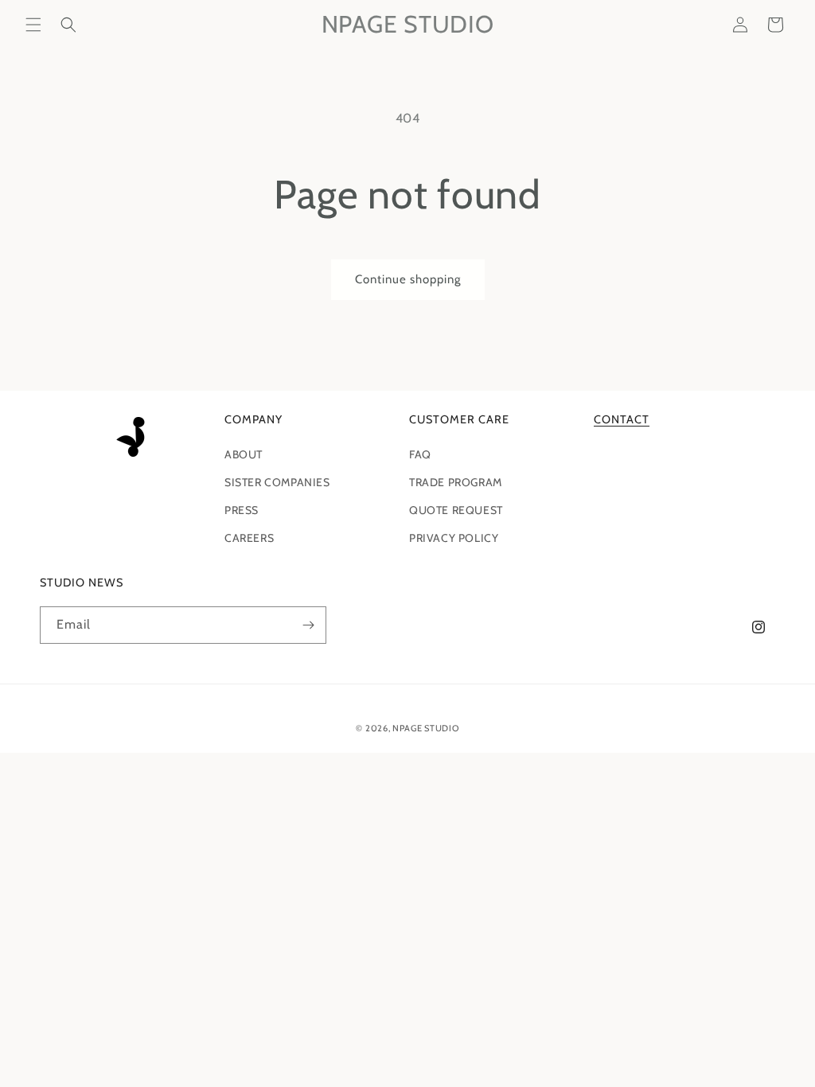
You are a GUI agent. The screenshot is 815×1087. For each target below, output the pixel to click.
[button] (33, 24)
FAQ (420, 454)
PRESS (241, 510)
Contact (621, 419)
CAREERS (249, 538)
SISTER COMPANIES (277, 482)
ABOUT (243, 454)
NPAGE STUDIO (425, 728)
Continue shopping (408, 279)
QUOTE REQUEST (456, 510)
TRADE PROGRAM (455, 482)
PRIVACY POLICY (453, 538)
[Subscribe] (308, 625)
